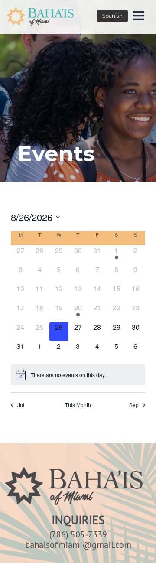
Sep (134, 404)
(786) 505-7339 (78, 534)
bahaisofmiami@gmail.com (78, 544)
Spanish (112, 16)
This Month (78, 404)
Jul (20, 404)
